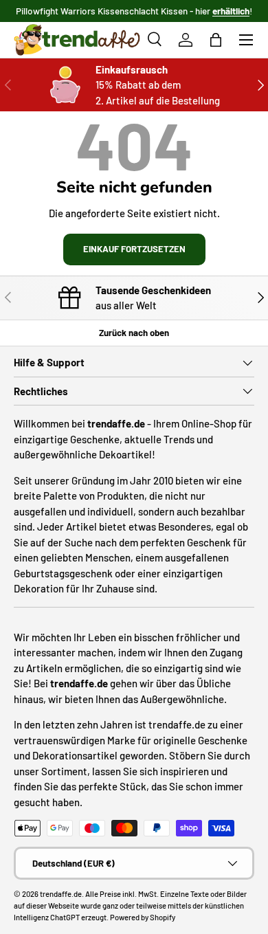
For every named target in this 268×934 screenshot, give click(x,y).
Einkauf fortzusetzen (134, 248)
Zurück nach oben (134, 332)
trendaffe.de (61, 893)
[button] (216, 40)
